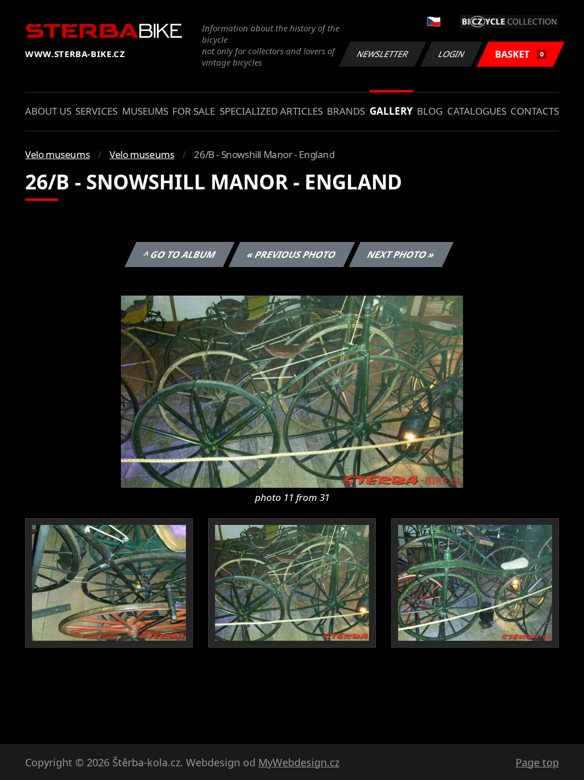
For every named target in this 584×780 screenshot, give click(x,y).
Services (96, 111)
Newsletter (383, 54)
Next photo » (401, 254)
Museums (145, 111)
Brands (346, 111)
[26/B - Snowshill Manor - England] (292, 391)
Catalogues (476, 111)
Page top (537, 762)
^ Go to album (179, 254)
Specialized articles (271, 111)
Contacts (534, 111)
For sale (193, 111)
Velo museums (57, 154)
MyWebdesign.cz (298, 762)
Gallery (391, 111)
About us (48, 111)
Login (451, 54)
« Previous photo (292, 254)
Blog (430, 111)
